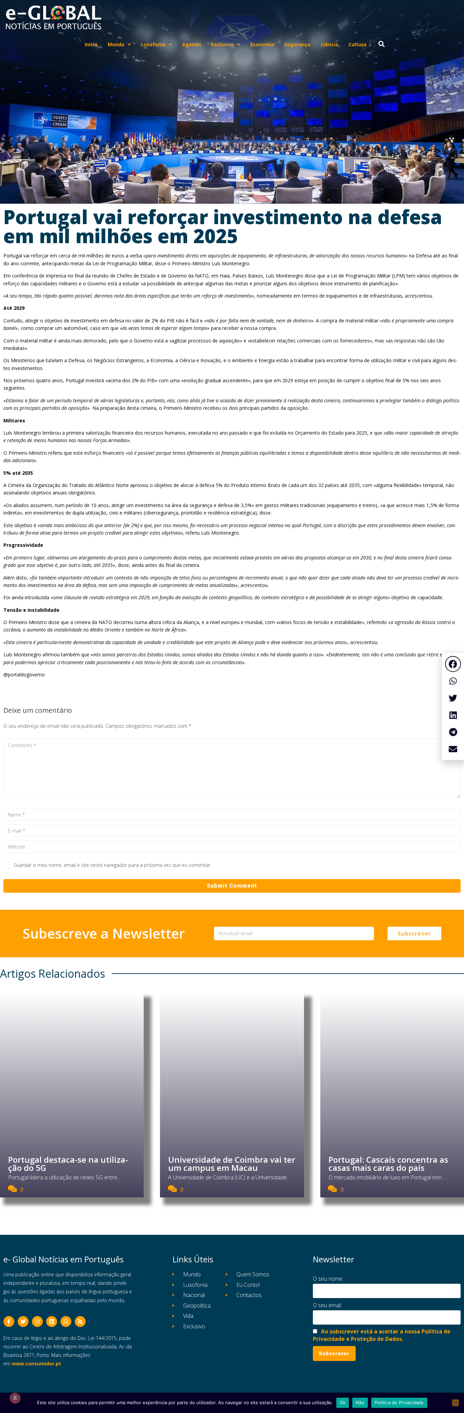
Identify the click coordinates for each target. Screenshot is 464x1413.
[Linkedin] (51, 1321)
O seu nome (327, 1278)
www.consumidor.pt (36, 1363)
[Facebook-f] (8, 1321)
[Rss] (80, 1321)
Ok (343, 1402)
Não (360, 1402)
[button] (453, 664)
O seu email (327, 1305)
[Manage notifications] (15, 1398)
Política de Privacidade (399, 1402)
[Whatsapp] (65, 1321)
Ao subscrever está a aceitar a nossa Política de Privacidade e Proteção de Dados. (381, 1335)
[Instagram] (37, 1321)
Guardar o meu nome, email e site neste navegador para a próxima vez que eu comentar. (112, 865)
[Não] (455, 1402)
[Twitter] (23, 1321)
